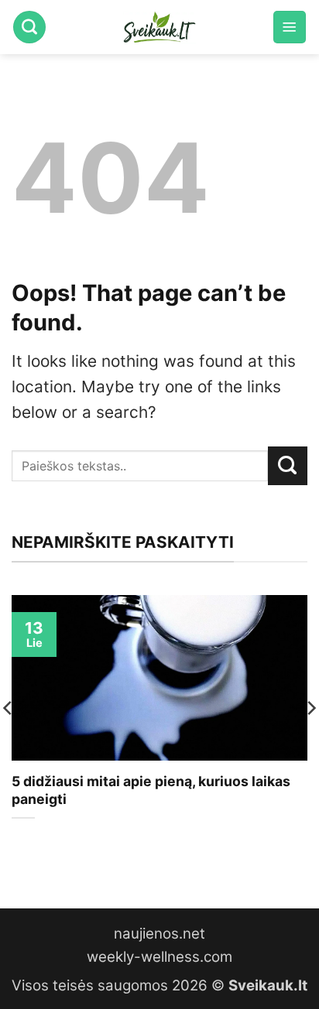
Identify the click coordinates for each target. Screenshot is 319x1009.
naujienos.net (159, 933)
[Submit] (287, 465)
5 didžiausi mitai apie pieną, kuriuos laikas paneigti (151, 790)
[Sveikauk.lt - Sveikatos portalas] (159, 27)
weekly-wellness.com (159, 957)
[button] (289, 27)
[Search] (29, 27)
